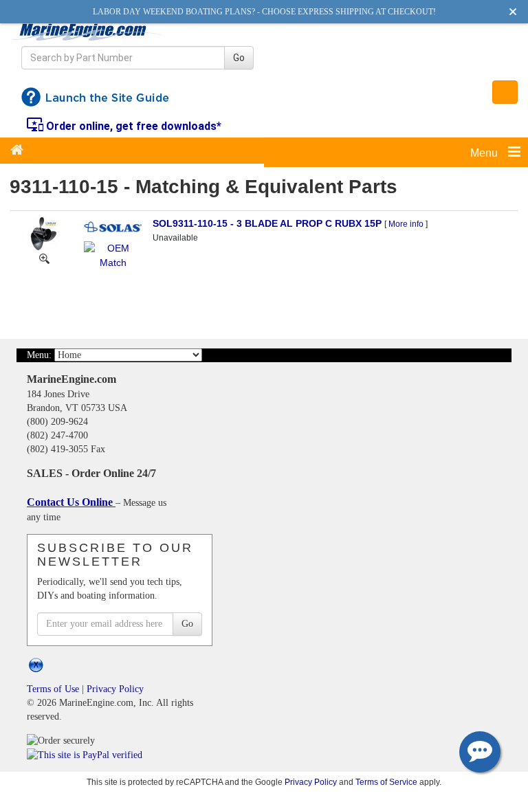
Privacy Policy (115, 689)
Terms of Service (386, 781)
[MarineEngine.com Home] (88, 32)
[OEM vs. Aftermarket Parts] (113, 254)
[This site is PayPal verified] (87, 754)
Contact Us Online (71, 502)
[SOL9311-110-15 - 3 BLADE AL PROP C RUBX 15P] (44, 232)
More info (406, 224)
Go (239, 57)
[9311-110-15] (44, 257)
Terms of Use (53, 689)
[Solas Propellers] (113, 226)
